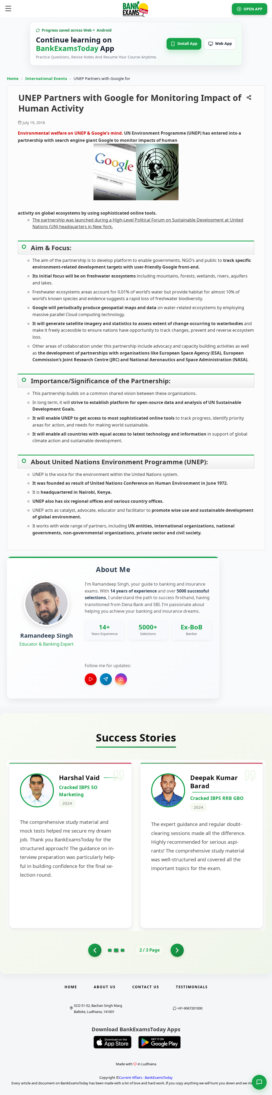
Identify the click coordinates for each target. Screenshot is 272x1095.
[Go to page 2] (116, 950)
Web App (223, 43)
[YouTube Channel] (91, 679)
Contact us (145, 987)
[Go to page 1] (94, 950)
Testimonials (192, 987)
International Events (46, 78)
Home (13, 78)
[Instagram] (121, 679)
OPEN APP (253, 8)
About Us (105, 987)
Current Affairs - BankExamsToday (146, 1077)
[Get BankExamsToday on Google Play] (159, 1042)
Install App (187, 43)
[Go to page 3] (122, 950)
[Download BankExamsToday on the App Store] (112, 1042)
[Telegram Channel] (106, 679)
